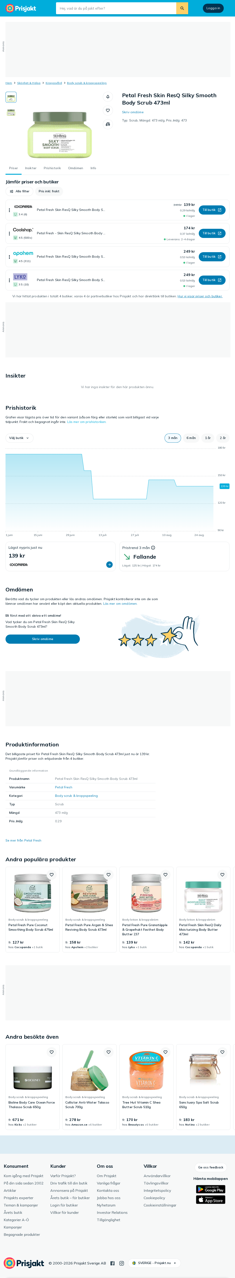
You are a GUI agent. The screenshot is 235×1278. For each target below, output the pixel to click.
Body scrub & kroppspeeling (86, 83)
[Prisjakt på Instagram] (121, 1263)
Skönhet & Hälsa (29, 83)
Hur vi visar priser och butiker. (200, 296)
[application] (117, 492)
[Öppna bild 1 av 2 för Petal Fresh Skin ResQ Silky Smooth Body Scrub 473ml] (60, 126)
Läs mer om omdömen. (120, 604)
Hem (9, 83)
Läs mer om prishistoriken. (87, 422)
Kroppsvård (54, 83)
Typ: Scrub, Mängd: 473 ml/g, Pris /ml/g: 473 (154, 120)
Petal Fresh (63, 787)
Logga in (213, 8)
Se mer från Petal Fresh (23, 840)
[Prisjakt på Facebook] (112, 1263)
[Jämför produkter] (108, 124)
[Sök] (182, 8)
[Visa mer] (9, 210)
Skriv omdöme (133, 112)
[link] (33, 909)
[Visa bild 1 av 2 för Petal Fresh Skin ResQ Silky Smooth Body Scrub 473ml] (11, 97)
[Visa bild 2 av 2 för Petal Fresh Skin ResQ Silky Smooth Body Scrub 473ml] (11, 111)
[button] (108, 97)
